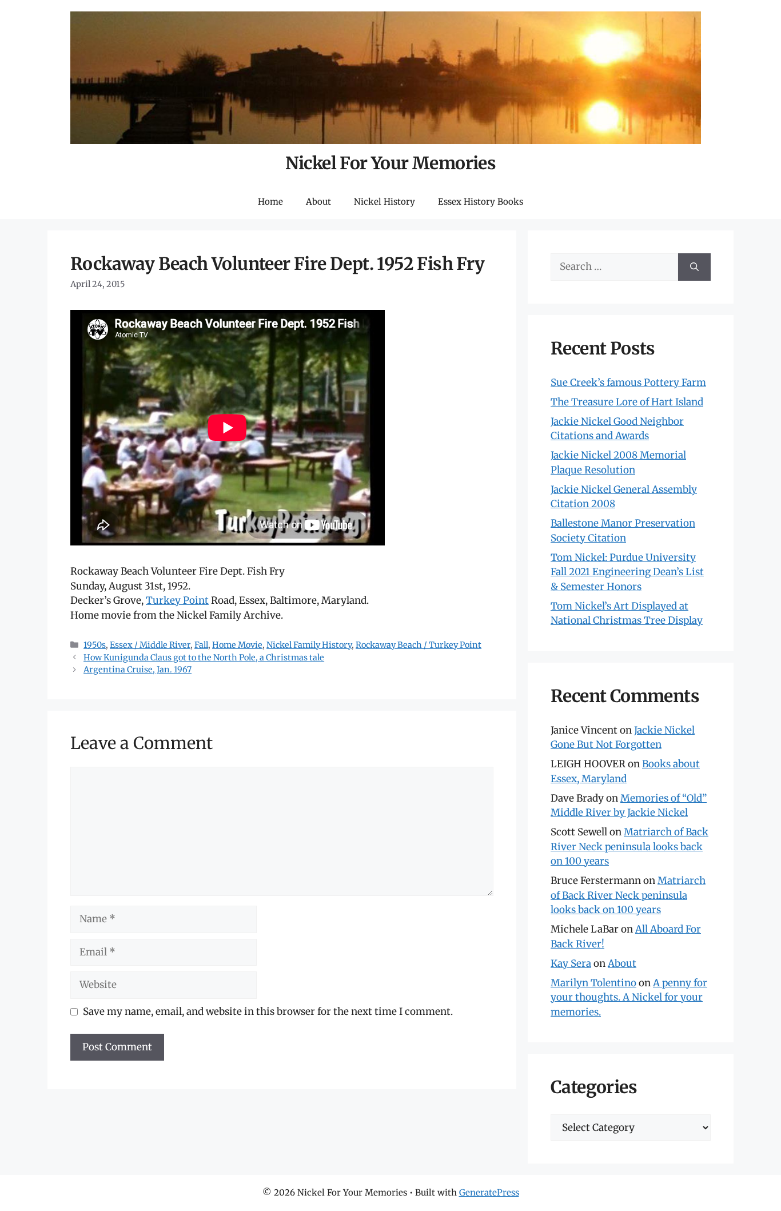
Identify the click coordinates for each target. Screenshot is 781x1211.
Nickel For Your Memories (390, 163)
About (318, 201)
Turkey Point (177, 600)
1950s (94, 645)
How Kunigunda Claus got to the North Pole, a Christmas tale (203, 657)
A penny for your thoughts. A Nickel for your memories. (629, 997)
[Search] (694, 267)
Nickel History (384, 201)
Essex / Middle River (150, 645)
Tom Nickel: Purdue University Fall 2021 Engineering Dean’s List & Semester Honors (627, 572)
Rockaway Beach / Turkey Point (418, 645)
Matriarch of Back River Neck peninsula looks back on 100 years (629, 846)
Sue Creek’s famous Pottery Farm (628, 382)
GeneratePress (489, 1192)
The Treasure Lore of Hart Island (627, 402)
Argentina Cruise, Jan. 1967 (137, 669)
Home (270, 201)
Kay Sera (571, 963)
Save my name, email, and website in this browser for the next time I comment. (268, 1011)
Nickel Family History (309, 645)
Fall (201, 645)
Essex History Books (480, 201)
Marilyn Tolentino (593, 983)
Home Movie (237, 645)
